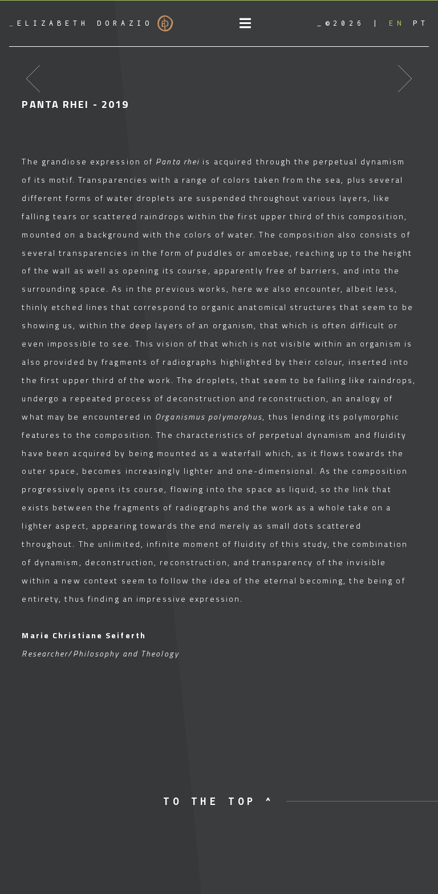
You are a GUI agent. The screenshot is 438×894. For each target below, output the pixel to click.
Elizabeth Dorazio (81, 23)
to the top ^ (218, 801)
